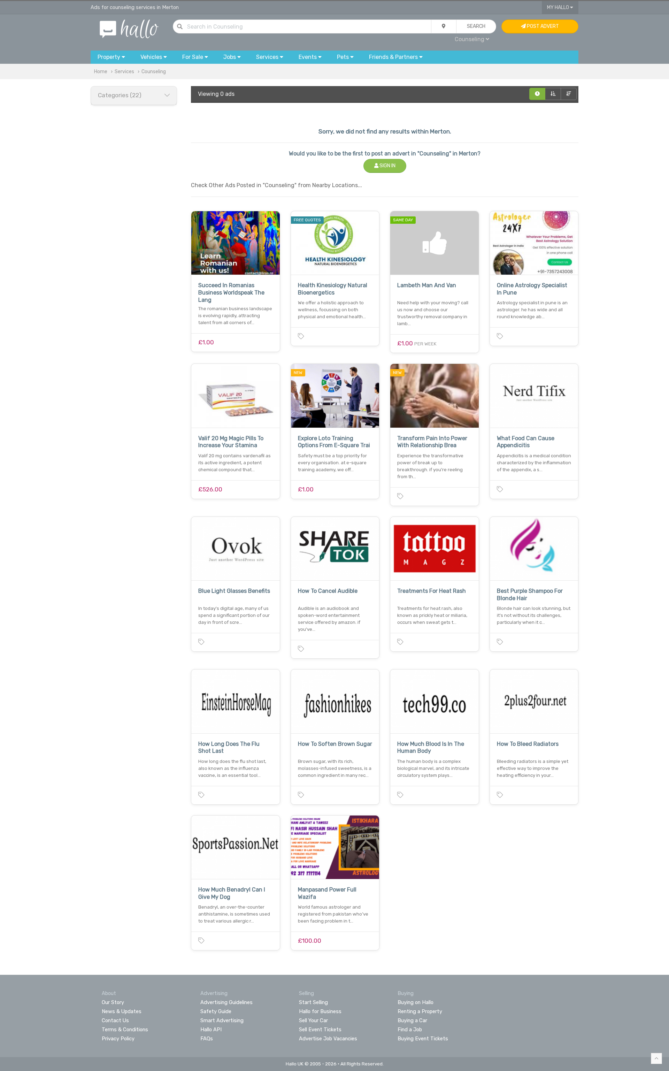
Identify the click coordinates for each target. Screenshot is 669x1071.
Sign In (386, 166)
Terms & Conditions (125, 1029)
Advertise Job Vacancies (328, 1038)
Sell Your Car (313, 1020)
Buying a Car (412, 1020)
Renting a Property (420, 1011)
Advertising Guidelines (226, 1002)
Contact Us (115, 1020)
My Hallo (558, 7)
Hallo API (211, 1029)
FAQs (206, 1038)
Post (542, 26)
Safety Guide (215, 1011)
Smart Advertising (222, 1020)
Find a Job (410, 1029)
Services (124, 72)
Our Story (113, 1002)
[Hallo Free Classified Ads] (129, 28)
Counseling (153, 72)
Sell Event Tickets (320, 1029)
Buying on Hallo (415, 1002)
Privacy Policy (118, 1038)
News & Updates (121, 1011)
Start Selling (313, 1002)
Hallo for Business (320, 1011)
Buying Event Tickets (423, 1038)
